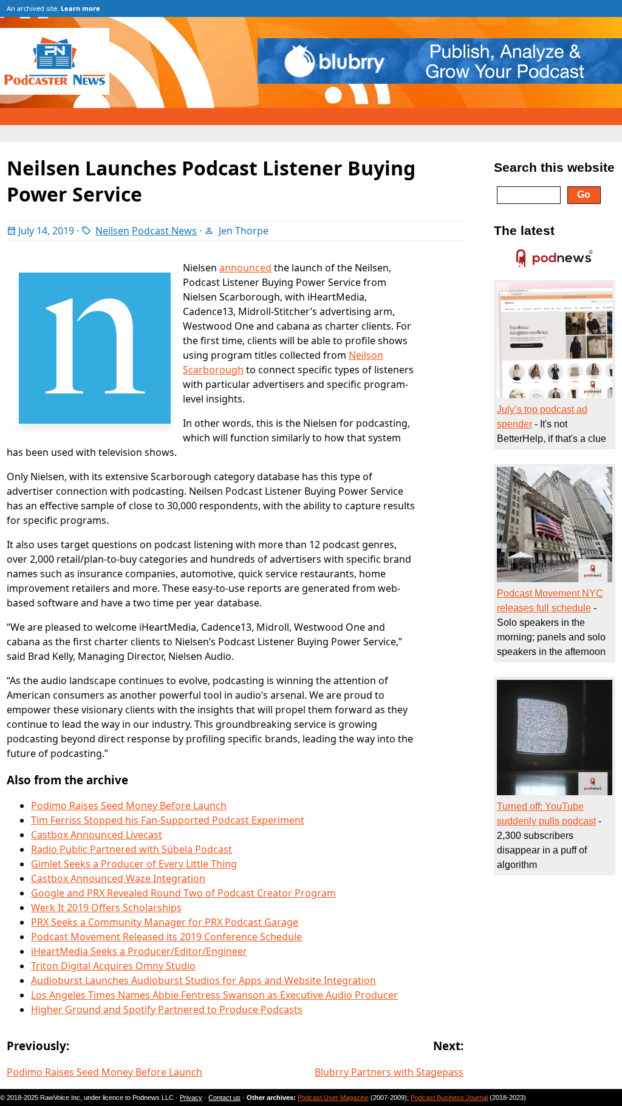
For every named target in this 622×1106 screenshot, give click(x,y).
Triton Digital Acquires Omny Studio (113, 965)
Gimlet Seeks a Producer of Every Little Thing (134, 863)
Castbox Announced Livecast (96, 834)
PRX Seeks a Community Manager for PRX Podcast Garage (164, 922)
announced (245, 267)
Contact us (224, 1097)
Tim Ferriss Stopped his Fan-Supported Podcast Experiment (167, 820)
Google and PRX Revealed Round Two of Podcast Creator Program (183, 893)
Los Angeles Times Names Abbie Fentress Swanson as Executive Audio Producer (214, 995)
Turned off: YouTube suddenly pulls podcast (546, 813)
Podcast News (164, 230)
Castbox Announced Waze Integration (118, 878)
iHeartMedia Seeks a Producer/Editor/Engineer (139, 951)
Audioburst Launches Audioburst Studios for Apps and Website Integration (203, 980)
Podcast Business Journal (449, 1097)
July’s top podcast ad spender (542, 416)
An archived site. (53, 8)
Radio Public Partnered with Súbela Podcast (131, 849)
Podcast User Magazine (333, 1097)
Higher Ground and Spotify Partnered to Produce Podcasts (166, 1009)
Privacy (191, 1097)
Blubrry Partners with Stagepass (389, 1072)
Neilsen (112, 230)
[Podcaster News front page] (60, 91)
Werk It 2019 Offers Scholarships (106, 907)
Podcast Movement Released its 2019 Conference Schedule (166, 936)
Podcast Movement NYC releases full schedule (550, 600)
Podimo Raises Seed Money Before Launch (129, 805)
